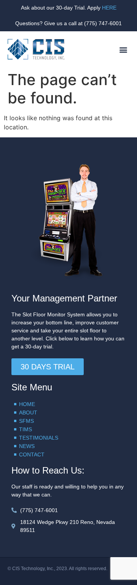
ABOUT (28, 412)
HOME (27, 404)
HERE (109, 8)
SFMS (26, 421)
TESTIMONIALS (38, 438)
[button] (123, 49)
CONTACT (32, 454)
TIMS (25, 429)
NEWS (27, 446)
